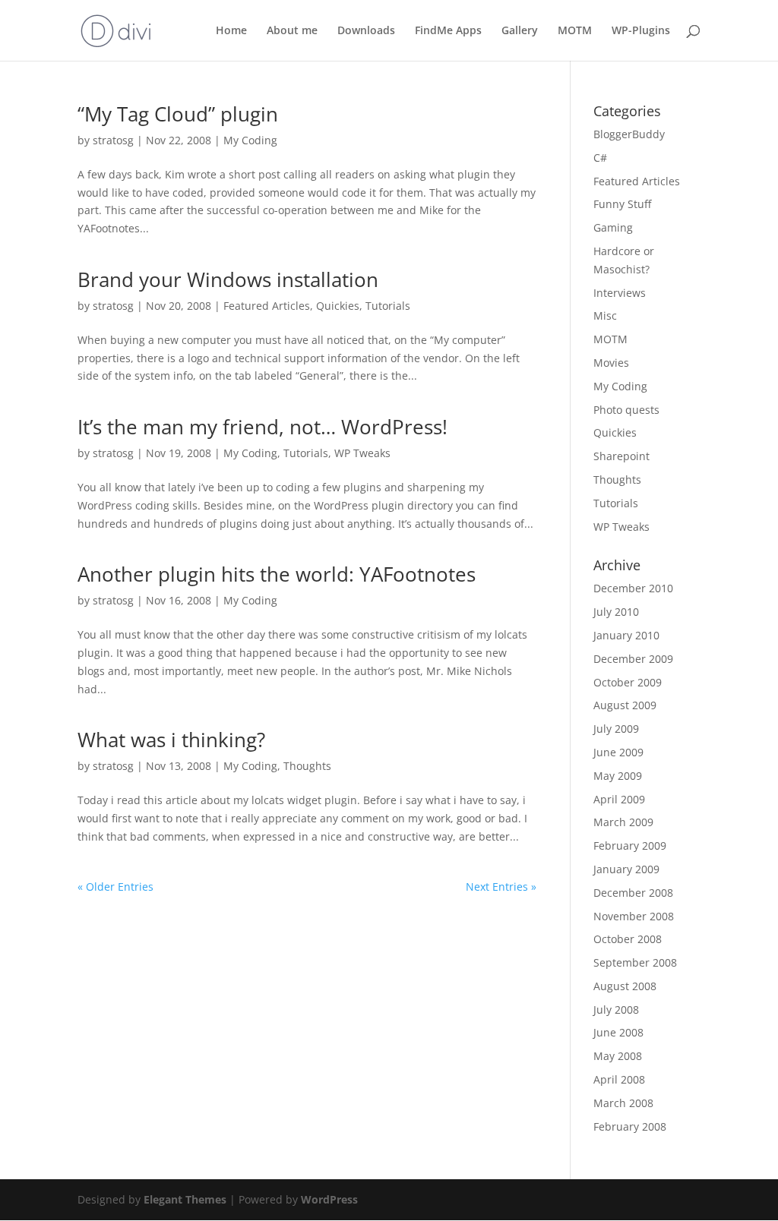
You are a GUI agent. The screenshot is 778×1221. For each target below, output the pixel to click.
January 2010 (626, 635)
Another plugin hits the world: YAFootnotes (276, 574)
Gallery (519, 31)
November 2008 (633, 916)
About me (292, 31)
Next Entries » (501, 886)
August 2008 (624, 986)
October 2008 (627, 939)
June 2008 (618, 1032)
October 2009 (627, 682)
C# (600, 157)
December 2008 (633, 892)
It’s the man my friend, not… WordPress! (262, 426)
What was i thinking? (171, 739)
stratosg (113, 140)
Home (231, 31)
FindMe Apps (448, 31)
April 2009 (619, 799)
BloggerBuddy (629, 134)
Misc (605, 315)
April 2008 (619, 1079)
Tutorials (387, 305)
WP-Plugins (641, 31)
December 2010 (633, 588)
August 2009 (624, 705)
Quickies (337, 305)
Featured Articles (266, 305)
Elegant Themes (185, 1199)
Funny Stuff (622, 204)
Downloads (366, 31)
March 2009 (623, 822)
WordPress (329, 1199)
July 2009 (616, 728)
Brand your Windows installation (227, 279)
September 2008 (635, 962)
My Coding (250, 140)
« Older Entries (115, 886)
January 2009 (626, 869)
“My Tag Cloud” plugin (177, 114)
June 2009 (618, 752)
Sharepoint (621, 456)
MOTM (575, 31)
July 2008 (616, 1009)
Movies (611, 362)
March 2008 (623, 1103)
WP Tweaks (362, 453)
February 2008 (629, 1126)
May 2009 (617, 775)
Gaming (613, 227)
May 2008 (617, 1056)
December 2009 (633, 659)
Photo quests (626, 409)
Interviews (619, 293)
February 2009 (629, 845)
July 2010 (616, 611)
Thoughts (307, 766)
